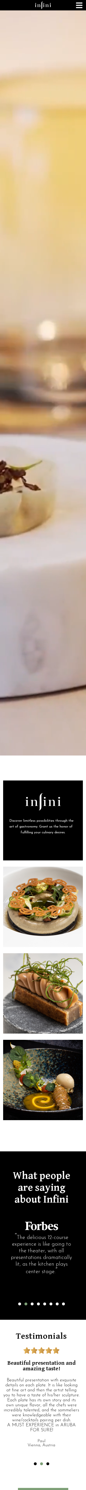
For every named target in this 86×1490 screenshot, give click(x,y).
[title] (43, 5)
